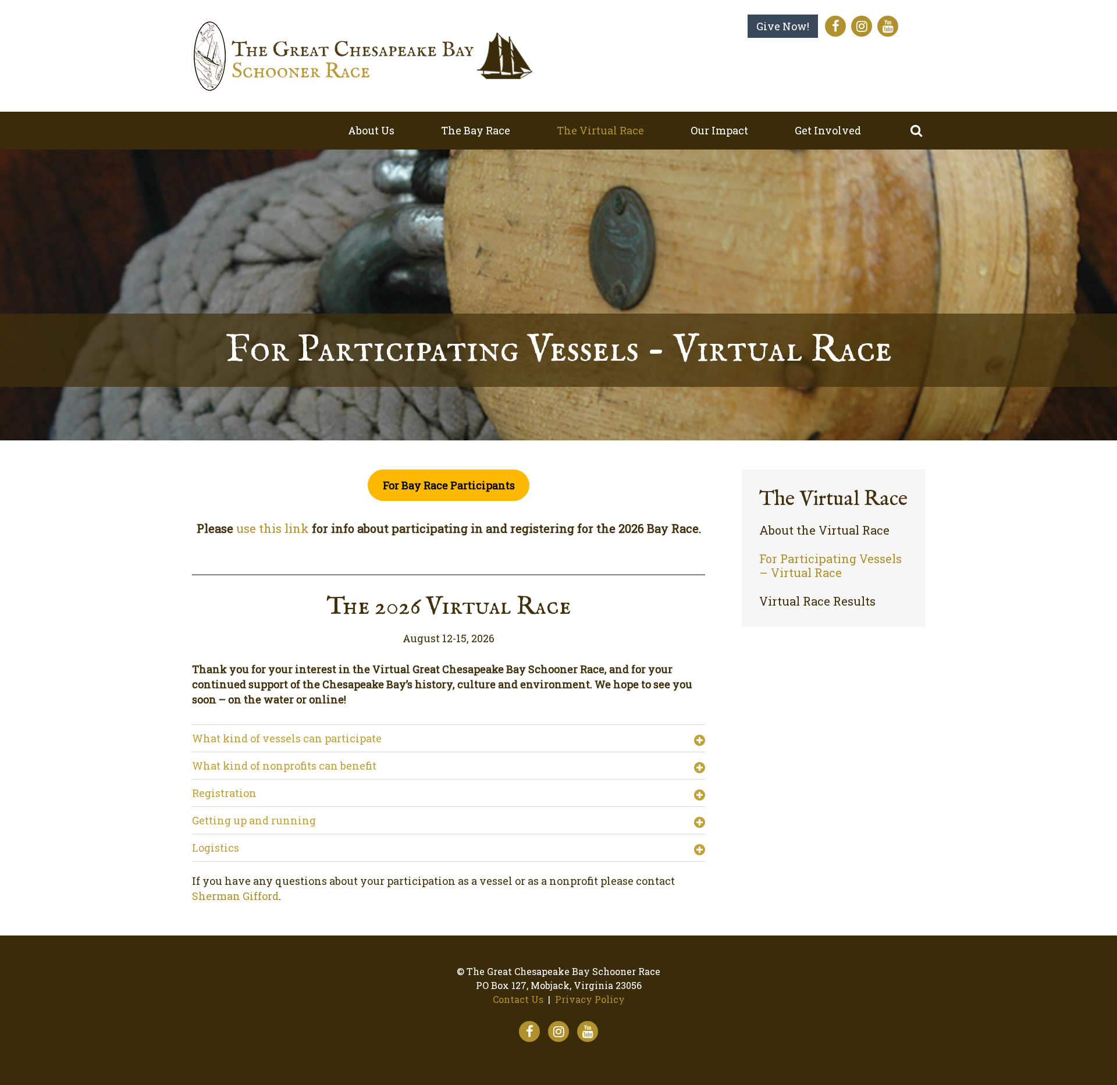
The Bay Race (475, 130)
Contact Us (518, 999)
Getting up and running (254, 820)
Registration (224, 793)
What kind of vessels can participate (287, 738)
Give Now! (782, 26)
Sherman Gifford (235, 896)
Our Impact (719, 130)
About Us (371, 130)
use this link (272, 528)
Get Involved (828, 130)
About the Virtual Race (824, 530)
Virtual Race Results (817, 601)
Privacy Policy (590, 999)
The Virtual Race (600, 130)
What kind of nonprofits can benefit (284, 766)
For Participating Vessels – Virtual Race (830, 566)
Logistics (215, 848)
